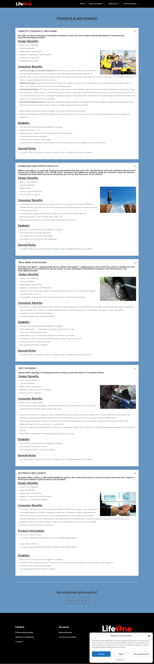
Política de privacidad (24, 632)
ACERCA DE (113, 4)
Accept (101, 654)
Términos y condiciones (24, 637)
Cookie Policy (120, 659)
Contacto (19, 642)
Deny (121, 654)
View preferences (141, 654)
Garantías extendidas (67, 637)
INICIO (83, 4)
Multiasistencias (65, 632)
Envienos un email (77, 600)
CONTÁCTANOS (129, 4)
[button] (149, 636)
